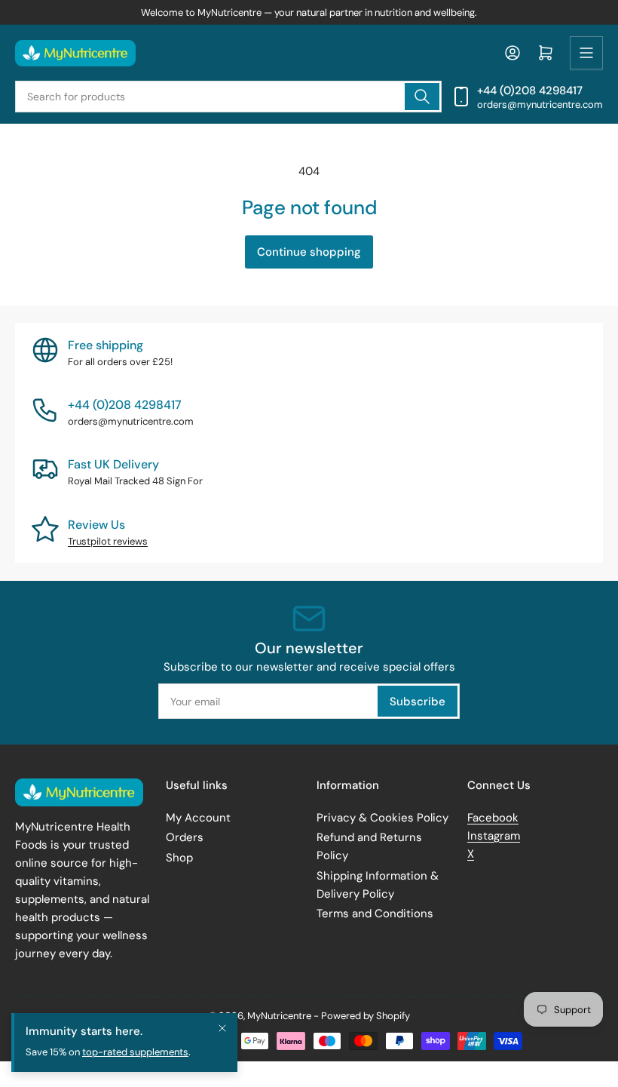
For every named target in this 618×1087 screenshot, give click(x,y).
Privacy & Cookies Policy (382, 817)
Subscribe (417, 701)
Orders (184, 837)
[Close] (222, 1028)
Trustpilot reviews (108, 541)
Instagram (493, 835)
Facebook (493, 817)
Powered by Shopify (365, 1015)
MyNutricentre (279, 1015)
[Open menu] (586, 52)
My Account (198, 817)
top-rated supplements (135, 1052)
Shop (179, 857)
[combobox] (228, 96)
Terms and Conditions (375, 913)
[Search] (422, 96)
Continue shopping (309, 251)
